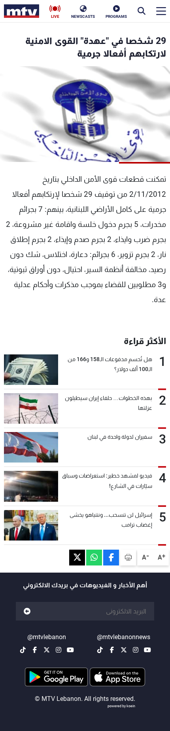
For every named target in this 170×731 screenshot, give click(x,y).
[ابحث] (141, 11)
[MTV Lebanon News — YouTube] (147, 650)
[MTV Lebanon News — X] (124, 650)
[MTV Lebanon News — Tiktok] (100, 650)
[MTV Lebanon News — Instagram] (136, 650)
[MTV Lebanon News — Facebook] (112, 650)
